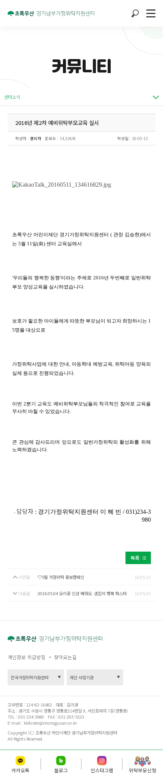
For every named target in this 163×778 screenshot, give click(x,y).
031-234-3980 (30, 717)
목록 (134, 557)
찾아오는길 (65, 657)
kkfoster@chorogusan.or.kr (50, 723)
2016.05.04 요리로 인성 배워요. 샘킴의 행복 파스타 (82, 593)
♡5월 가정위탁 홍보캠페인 (61, 577)
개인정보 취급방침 (26, 657)
